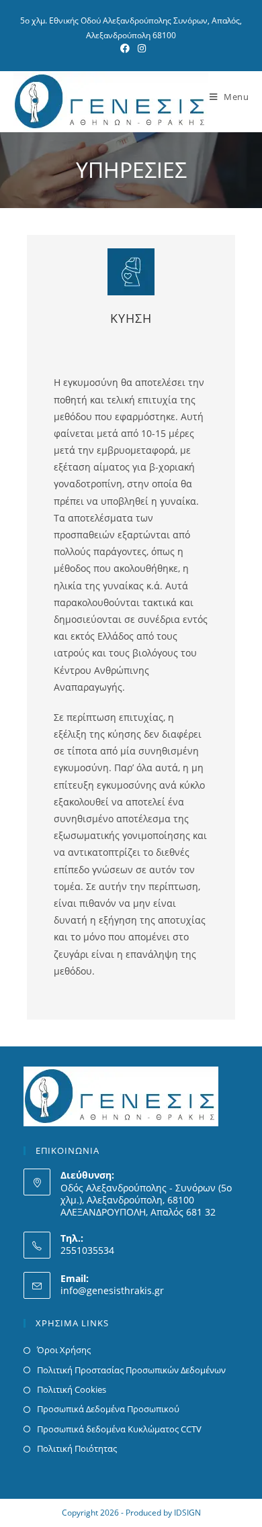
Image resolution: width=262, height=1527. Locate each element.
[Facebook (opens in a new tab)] (125, 48)
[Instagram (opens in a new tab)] (140, 48)
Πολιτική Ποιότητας (77, 1448)
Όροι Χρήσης (64, 1350)
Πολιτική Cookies (71, 1389)
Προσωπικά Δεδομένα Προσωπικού (108, 1409)
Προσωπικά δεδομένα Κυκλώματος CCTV (119, 1429)
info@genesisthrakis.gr (112, 1290)
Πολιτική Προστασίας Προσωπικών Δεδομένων (131, 1370)
